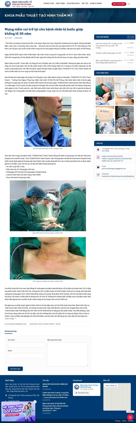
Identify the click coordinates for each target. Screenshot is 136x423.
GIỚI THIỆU (60, 3)
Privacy (117, 421)
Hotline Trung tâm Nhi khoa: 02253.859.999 (117, 159)
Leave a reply (9, 318)
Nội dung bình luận (54, 340)
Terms (124, 421)
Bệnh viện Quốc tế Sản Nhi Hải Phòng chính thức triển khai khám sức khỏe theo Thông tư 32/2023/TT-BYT (55, 407)
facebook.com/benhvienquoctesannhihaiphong (118, 176)
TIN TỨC (85, 3)
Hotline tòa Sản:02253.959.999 (112, 156)
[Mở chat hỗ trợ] (130, 417)
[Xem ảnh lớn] (105, 91)
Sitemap (130, 421)
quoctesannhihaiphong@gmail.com (114, 169)
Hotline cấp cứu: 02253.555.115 (112, 161)
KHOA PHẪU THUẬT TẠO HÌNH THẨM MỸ (42, 324)
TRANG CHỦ (48, 3)
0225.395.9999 (13, 401)
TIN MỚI (58, 324)
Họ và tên (11, 340)
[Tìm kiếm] (129, 4)
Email (10, 351)
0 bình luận (18, 38)
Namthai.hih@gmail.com (18, 324)
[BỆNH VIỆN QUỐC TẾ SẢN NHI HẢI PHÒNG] (8, 4)
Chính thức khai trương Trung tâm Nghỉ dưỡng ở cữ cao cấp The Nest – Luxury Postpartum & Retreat (55, 395)
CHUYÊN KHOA (73, 3)
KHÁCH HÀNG (96, 3)
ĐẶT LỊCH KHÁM (119, 4)
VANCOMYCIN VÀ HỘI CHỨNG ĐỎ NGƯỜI (55, 385)
